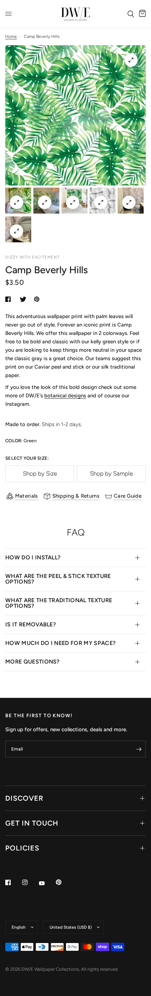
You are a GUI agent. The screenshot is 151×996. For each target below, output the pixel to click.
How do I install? (32, 557)
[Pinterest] (63, 882)
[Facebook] (13, 882)
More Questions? (32, 661)
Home (11, 36)
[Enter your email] (139, 749)
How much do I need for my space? (60, 643)
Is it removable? (30, 624)
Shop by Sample (111, 473)
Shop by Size (40, 473)
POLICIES (22, 848)
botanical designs (65, 395)
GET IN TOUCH (31, 823)
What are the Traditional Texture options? (58, 603)
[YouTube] (46, 883)
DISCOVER (24, 798)
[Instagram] (30, 882)
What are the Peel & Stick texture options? (58, 579)
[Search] (131, 14)
